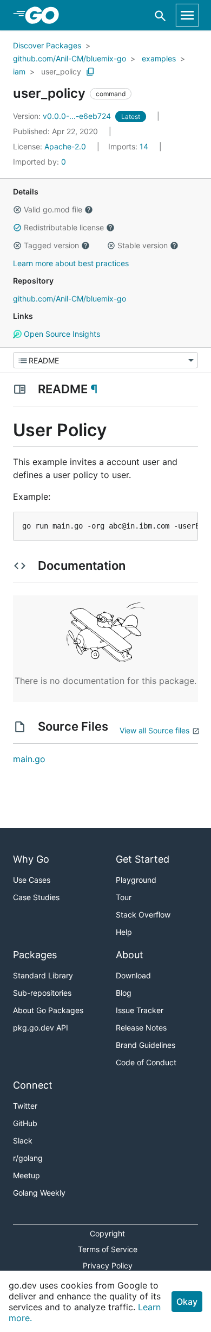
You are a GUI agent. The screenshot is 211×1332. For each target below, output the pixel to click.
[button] (17, 209)
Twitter (25, 1105)
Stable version (142, 245)
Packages (35, 954)
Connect (32, 1085)
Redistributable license (64, 227)
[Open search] (160, 15)
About (129, 954)
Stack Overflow (143, 914)
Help (124, 932)
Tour (123, 897)
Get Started (142, 859)
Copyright (107, 1233)
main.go (29, 758)
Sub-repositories (42, 992)
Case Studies (36, 897)
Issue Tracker (139, 1010)
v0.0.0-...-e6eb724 (63, 116)
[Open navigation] (187, 15)
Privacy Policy (108, 1265)
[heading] (45, 15)
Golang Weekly (39, 1192)
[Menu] (105, 360)
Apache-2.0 (65, 146)
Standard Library (43, 975)
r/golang (28, 1158)
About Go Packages (48, 1010)
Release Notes (141, 1027)
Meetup (26, 1175)
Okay (186, 1301)
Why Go (31, 859)
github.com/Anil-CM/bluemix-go (69, 58)
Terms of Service (107, 1249)
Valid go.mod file (53, 209)
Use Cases (31, 879)
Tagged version (51, 245)
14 (129, 146)
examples (159, 58)
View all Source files (154, 730)
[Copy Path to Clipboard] (90, 72)
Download (133, 975)
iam (19, 71)
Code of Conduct (146, 1062)
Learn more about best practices (71, 263)
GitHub (25, 1123)
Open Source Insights (61, 333)
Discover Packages (47, 45)
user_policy (61, 71)
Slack (22, 1140)
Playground (136, 879)
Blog (123, 992)
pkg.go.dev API (40, 1027)
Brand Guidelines (145, 1045)
